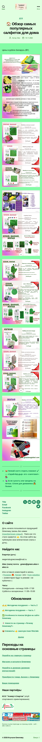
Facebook (6, 507)
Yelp (4, 501)
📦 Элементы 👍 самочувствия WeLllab (20, 631)
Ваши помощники (10, 683)
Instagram (6, 510)
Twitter (5, 513)
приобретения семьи (12, 533)
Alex (18, 38)
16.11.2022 (29, 38)
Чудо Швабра (33, 574)
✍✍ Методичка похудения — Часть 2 (19, 605)
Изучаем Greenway (15, 737)
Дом (21, 18)
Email (4, 504)
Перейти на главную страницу (16, 655)
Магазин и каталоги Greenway (16, 661)
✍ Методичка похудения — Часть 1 (18, 610)
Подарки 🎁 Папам (12, 574)
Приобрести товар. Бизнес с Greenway (20, 677)
